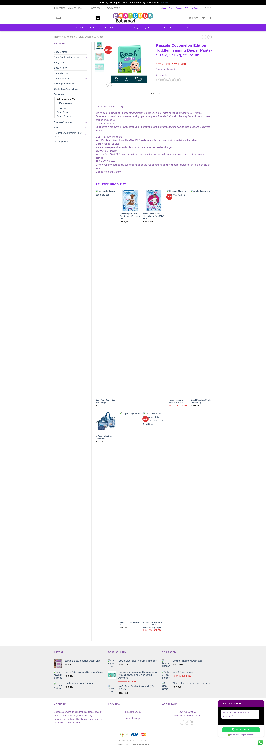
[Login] (210, 18)
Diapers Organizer (65, 116)
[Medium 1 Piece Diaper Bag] (130, 515)
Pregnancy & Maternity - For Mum (67, 135)
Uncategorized (61, 142)
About (163, 8)
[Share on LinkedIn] (178, 80)
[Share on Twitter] (163, 80)
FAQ (186, 8)
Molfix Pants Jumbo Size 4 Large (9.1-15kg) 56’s (153, 216)
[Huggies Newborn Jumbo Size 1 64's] (177, 293)
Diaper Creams (63, 112)
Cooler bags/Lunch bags (66, 89)
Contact (179, 8)
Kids (178, 28)
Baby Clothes (79, 28)
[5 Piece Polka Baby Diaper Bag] (106, 422)
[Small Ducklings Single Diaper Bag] (201, 293)
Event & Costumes (63, 122)
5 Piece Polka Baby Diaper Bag (104, 437)
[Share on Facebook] (158, 80)
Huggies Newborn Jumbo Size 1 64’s (175, 401)
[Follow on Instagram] (208, 8)
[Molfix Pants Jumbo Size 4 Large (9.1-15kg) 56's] (153, 200)
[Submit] (98, 18)
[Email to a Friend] (168, 80)
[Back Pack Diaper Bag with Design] (106, 293)
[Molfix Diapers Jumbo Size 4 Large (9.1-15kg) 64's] (130, 200)
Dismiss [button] (164, 2)
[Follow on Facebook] (205, 8)
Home (68, 28)
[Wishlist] (203, 18)
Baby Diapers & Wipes (91, 36)
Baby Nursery (94, 28)
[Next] (147, 65)
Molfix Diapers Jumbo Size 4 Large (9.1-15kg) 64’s (130, 216)
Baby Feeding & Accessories (146, 28)
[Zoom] (109, 84)
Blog (170, 8)
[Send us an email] (210, 8)
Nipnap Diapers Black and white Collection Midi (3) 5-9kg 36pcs (152, 625)
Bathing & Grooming (111, 28)
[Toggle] (86, 52)
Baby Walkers (61, 73)
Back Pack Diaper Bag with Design (105, 401)
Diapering (127, 28)
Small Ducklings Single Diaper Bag (201, 401)
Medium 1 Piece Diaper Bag (130, 623)
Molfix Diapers (65, 103)
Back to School (167, 28)
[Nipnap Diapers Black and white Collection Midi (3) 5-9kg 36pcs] (153, 515)
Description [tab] (154, 93)
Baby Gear (59, 62)
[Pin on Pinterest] (173, 80)
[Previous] (109, 65)
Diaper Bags (62, 108)
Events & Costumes (191, 28)
